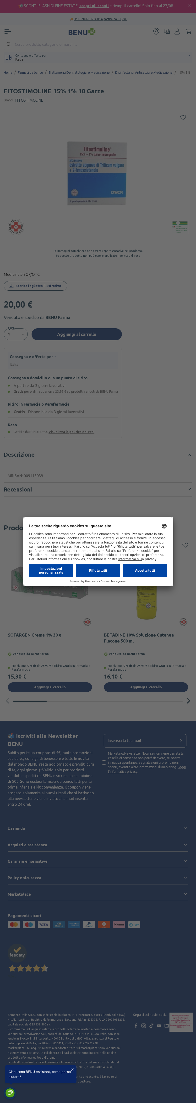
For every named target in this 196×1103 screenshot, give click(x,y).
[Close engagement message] (72, 1069)
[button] (10, 1093)
